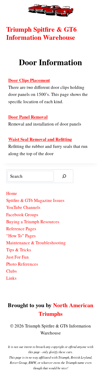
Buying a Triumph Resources (32, 222)
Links (11, 278)
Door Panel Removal (28, 117)
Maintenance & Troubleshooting (36, 243)
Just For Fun (17, 257)
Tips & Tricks (18, 250)
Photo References (22, 264)
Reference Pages (21, 229)
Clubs (11, 271)
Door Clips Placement (29, 80)
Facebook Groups (22, 215)
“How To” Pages (21, 236)
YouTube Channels (23, 207)
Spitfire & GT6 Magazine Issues (35, 200)
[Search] (64, 176)
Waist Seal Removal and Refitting (40, 139)
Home (11, 193)
